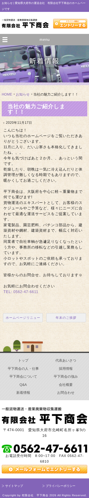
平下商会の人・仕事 (23, 369)
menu (45, 39)
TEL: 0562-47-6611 (20, 292)
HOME (7, 94)
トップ (23, 360)
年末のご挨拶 (66, 318)
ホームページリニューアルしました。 (23, 319)
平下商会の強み (66, 376)
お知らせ (23, 94)
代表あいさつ (65, 360)
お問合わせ (65, 393)
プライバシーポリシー (60, 486)
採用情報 (66, 369)
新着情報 (23, 393)
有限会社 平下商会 (35, 495)
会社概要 (66, 385)
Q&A (23, 385)
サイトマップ (14, 486)
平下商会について (23, 376)
